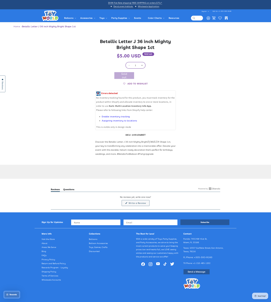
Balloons (93, 239)
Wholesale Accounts (51, 280)
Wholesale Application (148, 6)
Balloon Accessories (98, 243)
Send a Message (196, 271)
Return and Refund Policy (54, 263)
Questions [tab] (68, 190)
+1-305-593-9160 (224, 11)
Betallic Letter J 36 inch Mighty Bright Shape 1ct (49, 26)
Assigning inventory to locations (119, 120)
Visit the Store (48, 239)
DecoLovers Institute (123, 6)
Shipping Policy (49, 271)
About (44, 243)
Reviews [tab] (55, 190)
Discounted (94, 251)
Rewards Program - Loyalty (55, 267)
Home (17, 26)
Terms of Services (50, 275)
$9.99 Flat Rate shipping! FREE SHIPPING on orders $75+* (135, 3)
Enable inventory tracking (116, 116)
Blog (44, 251)
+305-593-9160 (203, 257)
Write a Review (138, 203)
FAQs (44, 255)
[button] (71, 18)
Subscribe (205, 222)
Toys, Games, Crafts (98, 247)
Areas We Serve (49, 247)
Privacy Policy (48, 259)
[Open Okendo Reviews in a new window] (209, 188)
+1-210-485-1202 (201, 263)
